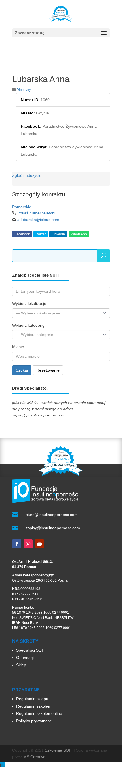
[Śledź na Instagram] (28, 543)
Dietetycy (23, 90)
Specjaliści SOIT (30, 650)
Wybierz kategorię (28, 325)
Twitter (41, 234)
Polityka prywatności (34, 721)
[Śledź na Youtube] (39, 543)
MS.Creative (34, 756)
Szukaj (22, 370)
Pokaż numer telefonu (37, 213)
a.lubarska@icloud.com (38, 219)
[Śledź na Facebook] (16, 543)
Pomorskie (21, 207)
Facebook (22, 234)
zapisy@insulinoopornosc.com (53, 528)
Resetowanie (48, 370)
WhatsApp (79, 234)
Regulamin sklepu (32, 699)
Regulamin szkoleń (33, 706)
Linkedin (58, 234)
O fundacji (25, 657)
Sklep (21, 665)
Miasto (18, 346)
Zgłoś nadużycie (26, 175)
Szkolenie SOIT (59, 750)
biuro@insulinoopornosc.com (52, 514)
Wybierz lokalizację (29, 303)
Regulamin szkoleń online (39, 713)
